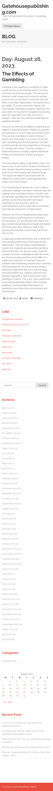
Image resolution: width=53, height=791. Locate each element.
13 (45, 685)
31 (24, 695)
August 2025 (8, 448)
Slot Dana (6, 330)
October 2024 (8, 498)
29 (10, 695)
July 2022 (6, 634)
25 (31, 692)
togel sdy (6, 369)
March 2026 (7, 413)
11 (31, 685)
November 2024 (9, 493)
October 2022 (8, 619)
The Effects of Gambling (18, 77)
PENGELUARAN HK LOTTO (15, 324)
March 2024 (7, 534)
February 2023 (9, 599)
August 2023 (8, 569)
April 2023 (6, 589)
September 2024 (10, 503)
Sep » (10, 702)
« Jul (4, 702)
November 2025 (9, 433)
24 (24, 692)
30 (17, 695)
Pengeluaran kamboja (12, 319)
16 (17, 688)
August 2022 (8, 629)
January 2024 (8, 544)
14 (3, 688)
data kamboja (8, 341)
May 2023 (6, 584)
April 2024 (7, 529)
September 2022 (10, 624)
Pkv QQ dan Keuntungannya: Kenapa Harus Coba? (26, 747)
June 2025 (7, 458)
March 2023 (7, 594)
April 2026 (7, 408)
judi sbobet (7, 352)
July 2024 (6, 513)
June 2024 (7, 518)
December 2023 (9, 549)
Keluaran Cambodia (11, 336)
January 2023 (8, 604)
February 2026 (9, 418)
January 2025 (8, 483)
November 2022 (9, 614)
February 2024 (9, 539)
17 (24, 688)
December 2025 (9, 428)
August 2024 (8, 508)
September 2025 (10, 443)
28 (3, 695)
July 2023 (6, 574)
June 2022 (7, 639)
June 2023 (7, 579)
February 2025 (9, 478)
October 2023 (8, 559)
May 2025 (6, 463)
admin (25, 298)
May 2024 (6, 523)
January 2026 (8, 423)
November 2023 (9, 554)
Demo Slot (7, 347)
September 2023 (10, 564)
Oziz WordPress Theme (25, 787)
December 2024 (9, 488)
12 (38, 685)
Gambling (38, 298)
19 (38, 688)
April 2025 (6, 468)
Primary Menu (12, 26)
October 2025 (8, 438)
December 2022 (9, 609)
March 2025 (7, 473)
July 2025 (6, 453)
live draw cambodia (11, 358)
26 (38, 692)
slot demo (7, 363)
